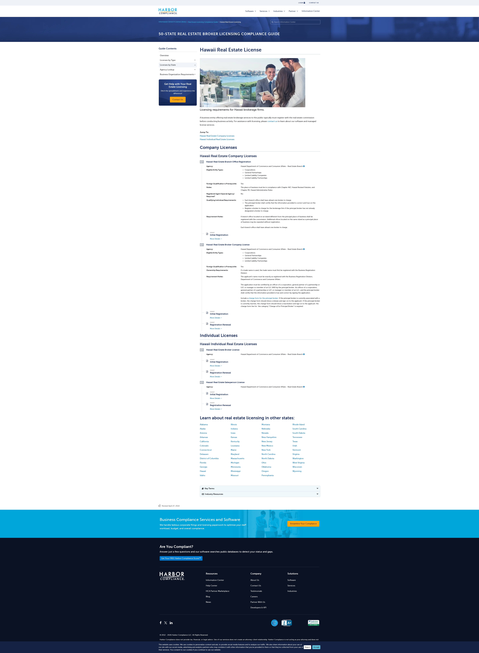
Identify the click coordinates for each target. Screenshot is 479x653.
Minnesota (235, 467)
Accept (316, 647)
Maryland (235, 454)
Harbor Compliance (168, 11)
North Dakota (268, 458)
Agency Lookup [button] (167, 70)
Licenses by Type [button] (168, 60)
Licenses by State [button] (168, 65)
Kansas (234, 437)
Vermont (297, 450)
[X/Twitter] (166, 623)
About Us (254, 580)
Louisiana (235, 446)
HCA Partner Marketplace (217, 591)
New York (266, 450)
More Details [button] (215, 239)
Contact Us (255, 586)
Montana (266, 424)
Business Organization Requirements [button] (177, 74)
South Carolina (299, 429)
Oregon (265, 471)
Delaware (204, 454)
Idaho (202, 475)
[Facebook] (161, 623)
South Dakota (299, 433)
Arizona (203, 433)
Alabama (204, 424)
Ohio (264, 463)
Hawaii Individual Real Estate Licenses (217, 139)
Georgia (203, 467)
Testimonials (256, 591)
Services (263, 11)
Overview (164, 55)
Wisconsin (297, 467)
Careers (254, 597)
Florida (203, 463)
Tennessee (297, 437)
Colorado (204, 446)
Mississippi (235, 471)
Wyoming (297, 471)
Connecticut (206, 450)
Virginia (296, 454)
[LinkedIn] (171, 623)
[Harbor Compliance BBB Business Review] (285, 622)
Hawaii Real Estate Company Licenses (217, 136)
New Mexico (267, 446)
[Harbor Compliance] (172, 576)
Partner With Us (257, 602)
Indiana (234, 429)
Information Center (311, 11)
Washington (298, 458)
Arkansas (204, 437)
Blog (208, 597)
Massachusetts (237, 458)
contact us (272, 121)
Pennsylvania (268, 475)
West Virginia (298, 463)
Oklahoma (266, 467)
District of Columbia (209, 458)
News (208, 602)
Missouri (235, 475)
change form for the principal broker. (263, 298)
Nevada (265, 433)
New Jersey (267, 441)
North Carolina (268, 454)
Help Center (211, 586)
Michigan (235, 463)
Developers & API (258, 607)
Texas (295, 441)
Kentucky (235, 441)
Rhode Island (299, 424)
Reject (307, 647)
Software (249, 11)
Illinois (234, 424)
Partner (292, 11)
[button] (304, 166)
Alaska (202, 429)
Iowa (233, 433)
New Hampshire (269, 437)
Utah (295, 446)
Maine (233, 450)
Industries (278, 11)
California (204, 441)
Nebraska (266, 429)
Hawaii (203, 471)
